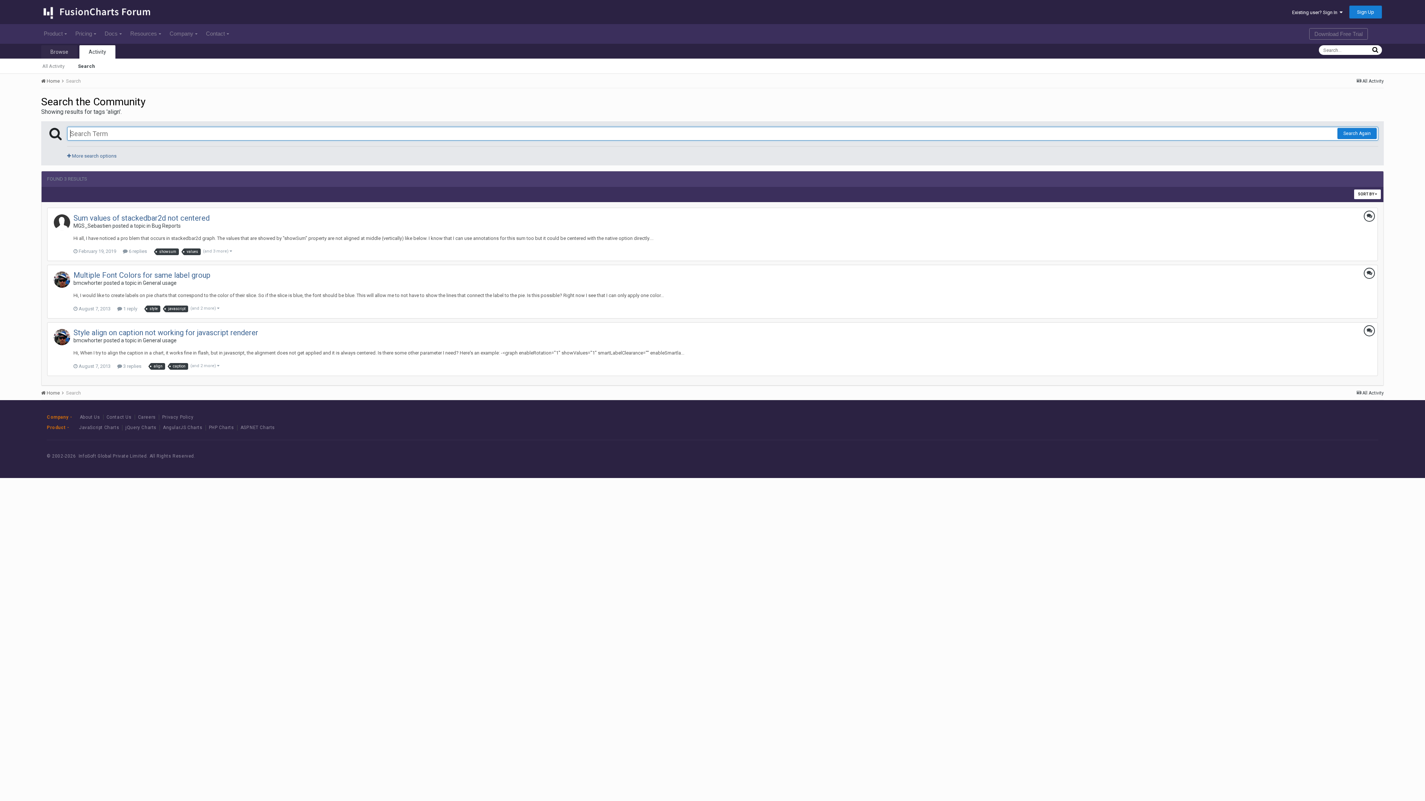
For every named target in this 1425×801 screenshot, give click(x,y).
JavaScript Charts (99, 427)
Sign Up (1365, 12)
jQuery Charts (141, 427)
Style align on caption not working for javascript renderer (165, 332)
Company (181, 33)
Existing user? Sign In (1316, 12)
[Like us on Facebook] (1312, 456)
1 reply (129, 309)
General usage (160, 283)
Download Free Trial (1338, 34)
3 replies (131, 366)
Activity (97, 52)
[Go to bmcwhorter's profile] (62, 279)
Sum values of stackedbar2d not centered (141, 218)
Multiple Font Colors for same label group (141, 275)
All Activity (53, 66)
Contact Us (119, 417)
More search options (94, 156)
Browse (59, 52)
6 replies (137, 251)
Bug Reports (166, 226)
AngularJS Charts (183, 427)
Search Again (1357, 133)
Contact (215, 33)
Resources (143, 33)
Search (86, 66)
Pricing (83, 33)
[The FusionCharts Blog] (1296, 456)
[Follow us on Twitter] (1329, 456)
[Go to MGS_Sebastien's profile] (62, 222)
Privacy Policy (177, 417)
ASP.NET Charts (257, 427)
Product (53, 33)
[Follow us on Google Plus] (1346, 456)
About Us (90, 417)
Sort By (1366, 194)
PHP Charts (221, 427)
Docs (111, 33)
